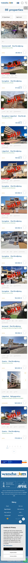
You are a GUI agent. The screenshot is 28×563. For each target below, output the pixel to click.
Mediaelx (18, 561)
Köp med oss (7, 512)
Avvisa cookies (13, 556)
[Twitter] (20, 521)
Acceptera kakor (13, 549)
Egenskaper (7, 509)
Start (7, 506)
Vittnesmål (7, 515)
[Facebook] (23, 519)
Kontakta (20, 515)
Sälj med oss (20, 509)
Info (20, 512)
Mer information (8, 545)
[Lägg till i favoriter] (25, 22)
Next (25, 29)
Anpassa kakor (13, 552)
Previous (2, 29)
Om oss (21, 506)
